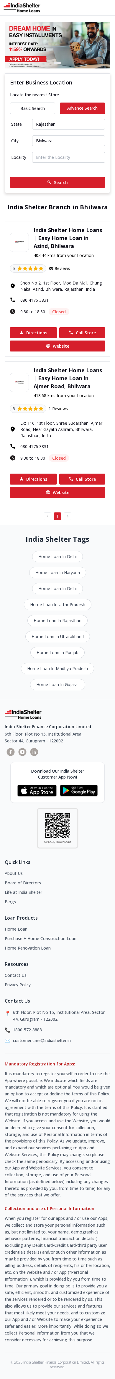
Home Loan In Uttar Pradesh (57, 604)
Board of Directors (23, 883)
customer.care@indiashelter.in (42, 1040)
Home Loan (16, 929)
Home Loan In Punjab (57, 652)
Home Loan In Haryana (57, 572)
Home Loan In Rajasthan (57, 620)
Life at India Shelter (23, 892)
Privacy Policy (18, 984)
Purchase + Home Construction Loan (40, 938)
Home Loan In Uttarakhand (58, 636)
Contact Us (16, 975)
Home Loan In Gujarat (57, 684)
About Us (14, 873)
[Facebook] (11, 752)
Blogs (10, 902)
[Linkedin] (34, 752)
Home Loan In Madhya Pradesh (57, 668)
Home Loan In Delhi (57, 556)
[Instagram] (22, 752)
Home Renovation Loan (28, 948)
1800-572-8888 (27, 1030)
